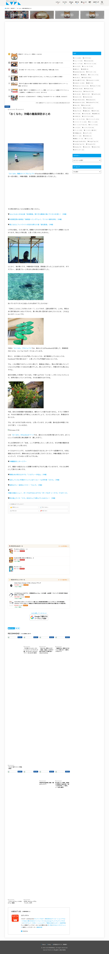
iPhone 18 (78, 88)
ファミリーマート (80, 122)
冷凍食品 (77, 133)
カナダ (87, 58)
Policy (49, 944)
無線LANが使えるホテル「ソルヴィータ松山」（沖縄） (28, 475)
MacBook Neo (79, 72)
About (44, 944)
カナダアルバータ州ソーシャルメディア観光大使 (38, 923)
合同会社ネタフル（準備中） (60, 944)
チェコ (77, 66)
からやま (87, 113)
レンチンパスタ (89, 127)
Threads (91, 144)
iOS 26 (77, 94)
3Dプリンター (79, 150)
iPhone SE (89, 91)
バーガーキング (79, 119)
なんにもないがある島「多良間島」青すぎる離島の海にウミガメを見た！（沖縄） (38, 214)
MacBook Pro (93, 102)
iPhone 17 (96, 86)
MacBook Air (79, 102)
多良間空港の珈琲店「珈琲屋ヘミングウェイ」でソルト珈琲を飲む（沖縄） (36, 219)
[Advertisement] (39, 37)
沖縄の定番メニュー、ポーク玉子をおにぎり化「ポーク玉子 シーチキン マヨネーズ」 (38, 493)
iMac (77, 105)
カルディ (88, 133)
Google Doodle (80, 141)
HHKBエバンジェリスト (37, 921)
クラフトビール (91, 63)
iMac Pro (77, 111)
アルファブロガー (39, 919)
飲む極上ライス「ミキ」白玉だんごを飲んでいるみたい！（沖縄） (32, 498)
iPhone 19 (89, 88)
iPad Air (77, 97)
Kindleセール (79, 83)
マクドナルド (88, 116)
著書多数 (39, 927)
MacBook (91, 100)
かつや (77, 113)
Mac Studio (89, 108)
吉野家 (97, 113)
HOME (7, 8)
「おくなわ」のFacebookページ (22, 435)
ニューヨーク (88, 66)
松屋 (87, 111)
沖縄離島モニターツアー (18, 461)
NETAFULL (52, 947)
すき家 (77, 116)
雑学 (90, 83)
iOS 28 (77, 77)
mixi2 (87, 147)
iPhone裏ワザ (79, 80)
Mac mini (86, 105)
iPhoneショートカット (81, 86)
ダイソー (77, 136)
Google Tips (93, 141)
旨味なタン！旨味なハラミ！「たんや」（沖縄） (26, 485)
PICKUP (87, 77)
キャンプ (94, 124)
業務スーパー (78, 138)
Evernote (89, 61)
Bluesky (77, 147)
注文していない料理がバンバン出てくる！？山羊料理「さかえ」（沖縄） (34, 480)
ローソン (93, 122)
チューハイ (78, 61)
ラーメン (78, 130)
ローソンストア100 (80, 124)
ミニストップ (94, 74)
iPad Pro (96, 94)
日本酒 (85, 69)
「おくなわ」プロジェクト (22, 348)
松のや (96, 111)
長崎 (84, 74)
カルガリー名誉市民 (59, 923)
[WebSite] (24, 931)
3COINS (88, 136)
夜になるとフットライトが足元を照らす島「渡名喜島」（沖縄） (31, 225)
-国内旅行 (13, 8)
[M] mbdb (63, 950)
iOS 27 (87, 94)
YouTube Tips (79, 144)
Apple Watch (79, 100)
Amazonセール (93, 80)
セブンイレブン (93, 119)
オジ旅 (50, 925)
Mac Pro (77, 108)
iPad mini (88, 97)
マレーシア (78, 63)
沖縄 (18, 628)
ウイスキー (92, 72)
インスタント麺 (90, 130)
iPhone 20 (78, 91)
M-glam (56, 950)
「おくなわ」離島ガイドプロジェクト (21, 174)
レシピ (77, 127)
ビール (77, 58)
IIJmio (96, 147)
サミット (89, 138)
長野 (76, 69)
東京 (76, 74)
